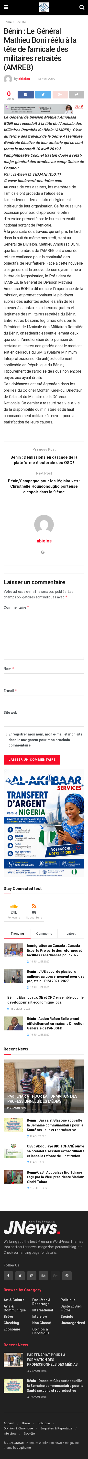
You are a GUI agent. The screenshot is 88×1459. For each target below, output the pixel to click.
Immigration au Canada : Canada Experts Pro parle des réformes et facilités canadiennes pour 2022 (54, 950)
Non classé (41, 1323)
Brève (8, 1317)
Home (8, 22)
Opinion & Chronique (40, 1331)
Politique (68, 1300)
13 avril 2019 (46, 79)
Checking (11, 1323)
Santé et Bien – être (71, 1308)
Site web (10, 712)
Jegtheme (24, 1447)
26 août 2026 (18, 1108)
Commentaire (16, 607)
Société (21, 22)
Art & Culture (14, 1300)
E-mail (10, 690)
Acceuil (9, 1423)
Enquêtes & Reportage (41, 1302)
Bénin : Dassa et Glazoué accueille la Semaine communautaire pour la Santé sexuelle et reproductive (55, 1125)
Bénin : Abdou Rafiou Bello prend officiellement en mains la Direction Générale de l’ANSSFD (55, 1023)
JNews (19, 1443)
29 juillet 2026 (39, 1188)
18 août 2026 (37, 1162)
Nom (9, 668)
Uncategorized (73, 1323)
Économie (12, 1329)
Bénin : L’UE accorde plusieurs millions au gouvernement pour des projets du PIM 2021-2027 (55, 976)
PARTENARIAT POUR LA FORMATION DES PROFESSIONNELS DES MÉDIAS (42, 1099)
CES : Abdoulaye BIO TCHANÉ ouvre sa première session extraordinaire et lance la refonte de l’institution (55, 1151)
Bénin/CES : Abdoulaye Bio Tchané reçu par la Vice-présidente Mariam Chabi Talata (55, 1177)
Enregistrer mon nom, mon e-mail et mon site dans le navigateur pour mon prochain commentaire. (45, 739)
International (42, 1310)
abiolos (24, 79)
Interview (39, 1317)
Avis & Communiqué (15, 1308)
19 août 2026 (37, 1136)
